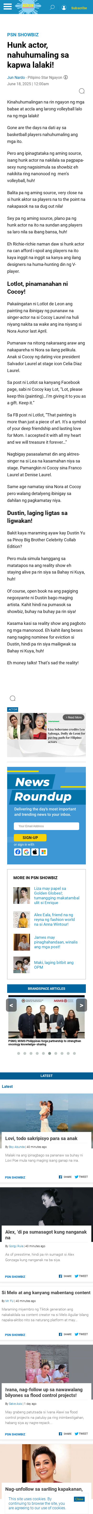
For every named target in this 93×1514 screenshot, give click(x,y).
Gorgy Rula (16, 1246)
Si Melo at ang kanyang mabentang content (46, 1292)
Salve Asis (15, 1404)
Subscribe (79, 8)
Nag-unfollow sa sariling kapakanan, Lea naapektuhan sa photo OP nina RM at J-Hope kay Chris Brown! (44, 1492)
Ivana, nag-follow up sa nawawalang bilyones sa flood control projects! (44, 1392)
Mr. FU (9, 1301)
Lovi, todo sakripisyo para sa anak (41, 1138)
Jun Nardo (16, 77)
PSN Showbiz (23, 35)
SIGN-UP (30, 837)
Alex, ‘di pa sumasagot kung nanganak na (46, 1234)
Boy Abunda (17, 1147)
